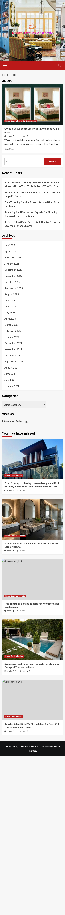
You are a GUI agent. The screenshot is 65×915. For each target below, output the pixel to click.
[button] (5, 65)
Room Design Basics (14, 656)
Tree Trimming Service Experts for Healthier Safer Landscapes (32, 204)
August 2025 (11, 294)
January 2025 (11, 337)
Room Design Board (13, 475)
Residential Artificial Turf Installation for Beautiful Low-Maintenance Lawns (32, 224)
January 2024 (11, 386)
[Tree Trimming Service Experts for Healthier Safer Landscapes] (32, 579)
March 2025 (11, 324)
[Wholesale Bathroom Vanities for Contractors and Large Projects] (32, 519)
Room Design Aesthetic (15, 536)
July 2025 (9, 300)
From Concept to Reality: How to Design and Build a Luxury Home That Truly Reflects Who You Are (31, 184)
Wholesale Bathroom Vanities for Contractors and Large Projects (32, 194)
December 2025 (13, 269)
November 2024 (13, 349)
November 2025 (13, 275)
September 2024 (13, 361)
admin (9, 136)
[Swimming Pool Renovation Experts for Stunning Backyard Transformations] (32, 639)
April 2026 (10, 251)
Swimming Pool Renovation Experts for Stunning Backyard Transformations (31, 214)
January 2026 (11, 263)
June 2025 (10, 306)
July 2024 (9, 373)
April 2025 (10, 318)
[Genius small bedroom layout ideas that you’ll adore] (32, 104)
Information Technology (15, 421)
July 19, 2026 (20, 490)
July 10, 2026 (20, 551)
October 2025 (12, 282)
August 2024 (11, 367)
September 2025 (13, 288)
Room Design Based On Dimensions (20, 121)
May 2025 (9, 312)
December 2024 (13, 343)
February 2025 (12, 330)
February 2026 (12, 257)
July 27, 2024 (20, 136)
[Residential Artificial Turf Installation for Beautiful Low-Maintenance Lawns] (32, 700)
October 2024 (12, 355)
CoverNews (47, 746)
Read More (9, 149)
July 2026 (9, 245)
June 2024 (10, 379)
